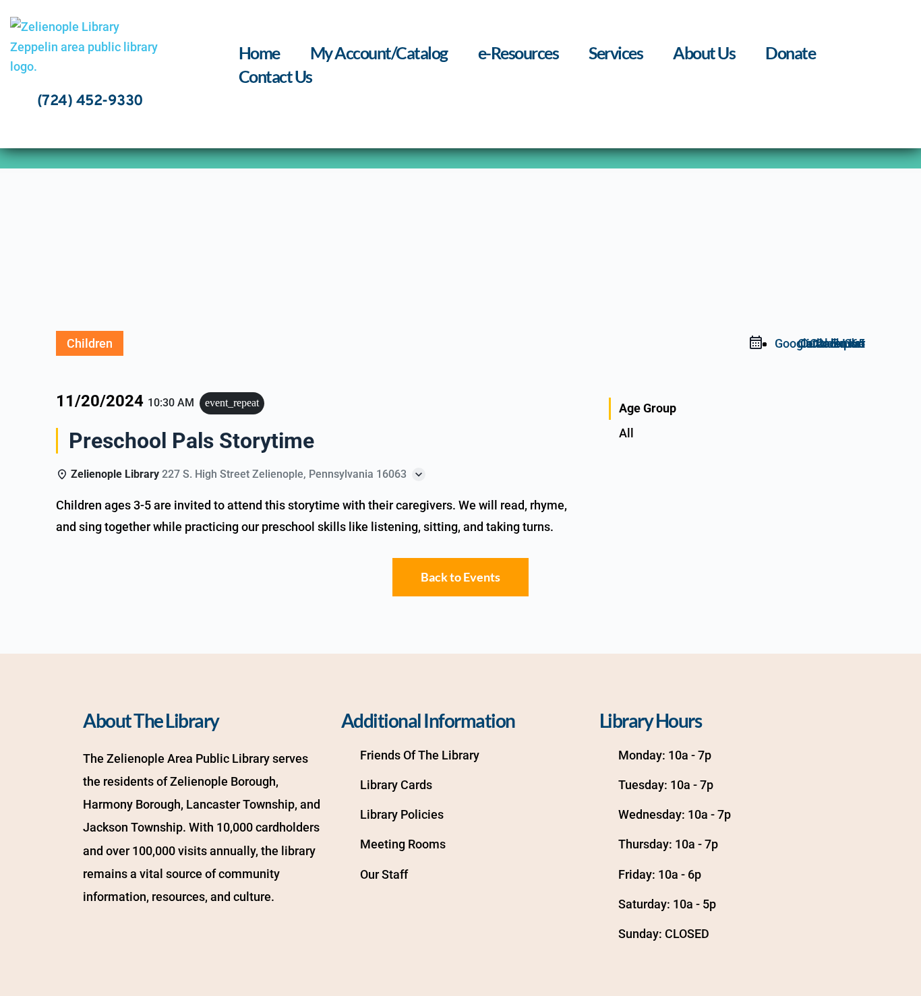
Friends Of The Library (419, 755)
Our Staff (384, 874)
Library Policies (402, 814)
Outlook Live (831, 343)
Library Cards (396, 785)
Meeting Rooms (403, 844)
